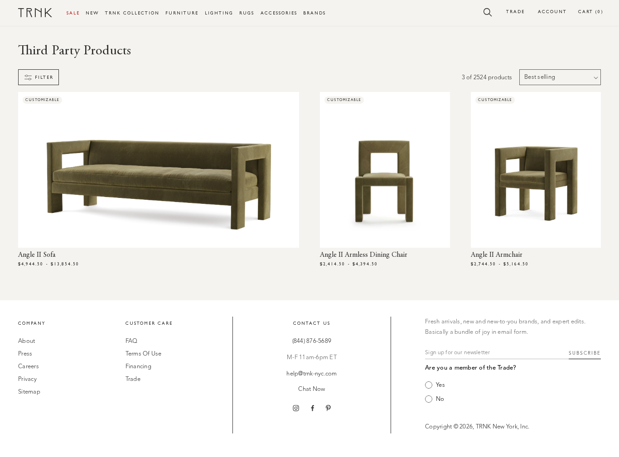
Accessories (279, 12)
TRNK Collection (132, 12)
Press (25, 354)
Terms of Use (144, 354)
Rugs (246, 12)
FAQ (132, 341)
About (26, 341)
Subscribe (585, 353)
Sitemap (29, 392)
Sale (73, 12)
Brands (314, 12)
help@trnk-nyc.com (311, 374)
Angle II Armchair (496, 255)
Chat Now (311, 389)
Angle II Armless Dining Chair (363, 255)
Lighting (219, 12)
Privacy (27, 379)
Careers (28, 367)
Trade (515, 11)
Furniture (181, 12)
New (92, 12)
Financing (138, 367)
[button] (487, 12)
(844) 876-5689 (312, 341)
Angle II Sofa (36, 255)
